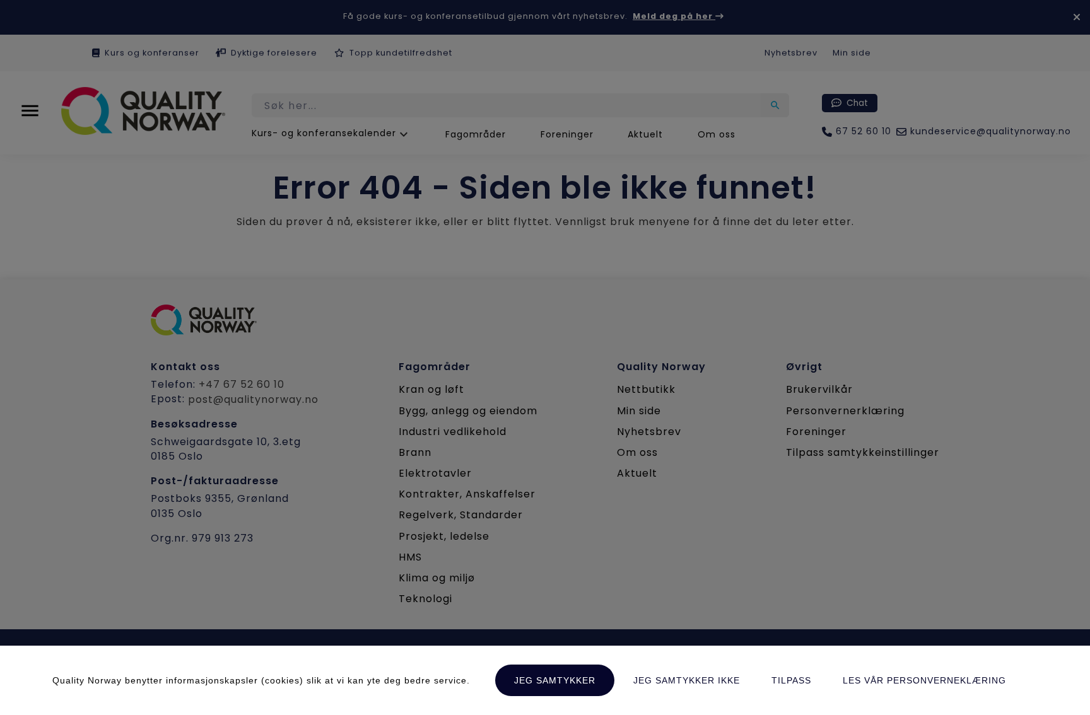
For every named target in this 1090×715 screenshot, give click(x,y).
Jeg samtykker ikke (686, 680)
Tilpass (791, 680)
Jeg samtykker (554, 680)
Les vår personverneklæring (924, 680)
